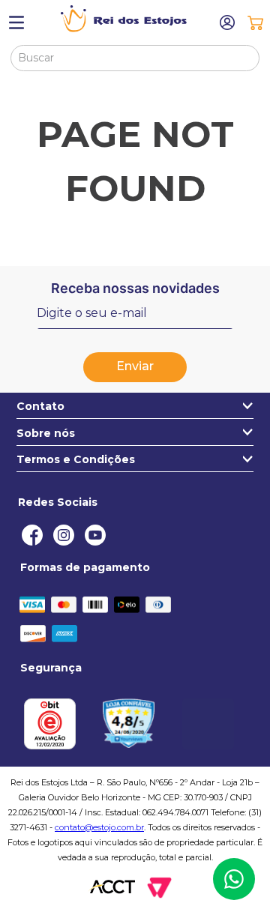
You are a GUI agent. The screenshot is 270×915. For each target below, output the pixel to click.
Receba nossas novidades (135, 288)
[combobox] (135, 58)
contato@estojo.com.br (99, 827)
